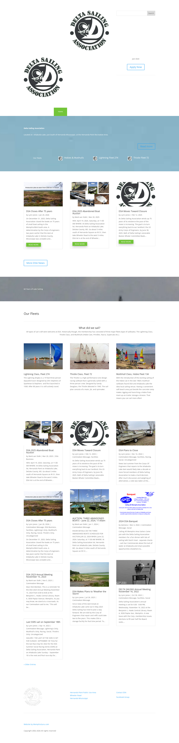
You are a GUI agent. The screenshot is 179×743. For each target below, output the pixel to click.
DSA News (75, 111)
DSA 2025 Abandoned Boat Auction (86, 212)
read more (33, 244)
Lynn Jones (33, 215)
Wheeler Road (75, 695)
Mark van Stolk (81, 217)
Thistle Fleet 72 (141, 157)
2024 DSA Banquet (128, 521)
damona (124, 525)
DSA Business (50, 527)
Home (60, 111)
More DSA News (35, 263)
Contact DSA (121, 692)
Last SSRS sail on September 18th (43, 621)
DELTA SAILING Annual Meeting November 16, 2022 (135, 590)
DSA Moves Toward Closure (133, 211)
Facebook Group (122, 697)
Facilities (29, 530)
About (90, 111)
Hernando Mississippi (79, 698)
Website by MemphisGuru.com (36, 724)
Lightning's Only (40, 530)
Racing (33, 533)
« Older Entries (30, 664)
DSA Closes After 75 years (39, 211)
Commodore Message (35, 527)
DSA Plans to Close (128, 450)
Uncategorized (32, 536)
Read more (146, 146)
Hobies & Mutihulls (74, 157)
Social (39, 533)
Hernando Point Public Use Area (83, 692)
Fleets (104, 111)
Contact (118, 111)
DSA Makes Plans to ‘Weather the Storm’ (89, 592)
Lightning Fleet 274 (108, 157)
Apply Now (136, 67)
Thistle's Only (48, 533)
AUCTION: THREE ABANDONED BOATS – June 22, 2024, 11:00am (88, 519)
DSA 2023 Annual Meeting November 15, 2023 (39, 575)
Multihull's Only (32, 631)
